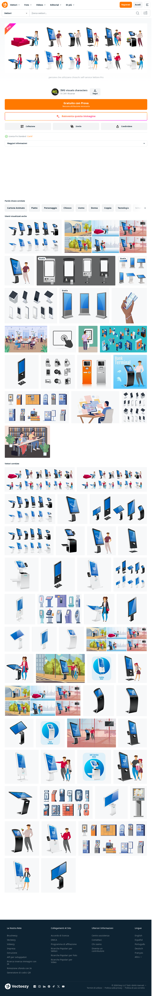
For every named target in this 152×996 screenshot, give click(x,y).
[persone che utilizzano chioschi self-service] (40, 478)
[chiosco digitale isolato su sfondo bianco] (132, 270)
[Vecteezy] (5, 5)
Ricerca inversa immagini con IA (19, 961)
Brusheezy (12, 934)
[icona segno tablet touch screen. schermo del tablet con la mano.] (63, 338)
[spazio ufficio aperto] (26, 338)
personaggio (50, 207)
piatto (34, 207)
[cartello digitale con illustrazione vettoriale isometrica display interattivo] (44, 638)
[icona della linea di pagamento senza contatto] (58, 371)
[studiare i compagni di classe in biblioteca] (27, 441)
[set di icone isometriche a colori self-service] (123, 338)
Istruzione (12, 951)
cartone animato (16, 207)
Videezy (10, 943)
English (136, 934)
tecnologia (123, 207)
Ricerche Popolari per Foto (60, 955)
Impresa (11, 947)
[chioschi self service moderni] (105, 236)
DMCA (53, 939)
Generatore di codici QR (18, 971)
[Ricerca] (135, 13)
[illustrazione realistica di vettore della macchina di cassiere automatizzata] (71, 638)
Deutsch (137, 947)
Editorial (54, 4)
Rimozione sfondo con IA (19, 967)
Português (138, 943)
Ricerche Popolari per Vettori (60, 949)
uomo (81, 207)
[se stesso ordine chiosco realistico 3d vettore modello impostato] (76, 270)
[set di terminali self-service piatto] (37, 406)
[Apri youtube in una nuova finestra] (63, 985)
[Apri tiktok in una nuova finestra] (54, 985)
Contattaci (95, 939)
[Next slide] (140, 207)
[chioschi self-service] (33, 236)
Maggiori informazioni (17, 142)
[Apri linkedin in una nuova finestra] (44, 985)
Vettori (13, 4)
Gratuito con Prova (74, 103)
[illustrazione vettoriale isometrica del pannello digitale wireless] (111, 801)
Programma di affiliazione (63, 943)
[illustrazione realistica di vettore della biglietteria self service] (94, 574)
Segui (94, 92)
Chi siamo (95, 943)
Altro (135, 956)
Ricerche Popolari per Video (60, 962)
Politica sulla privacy (111, 987)
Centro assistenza (99, 934)
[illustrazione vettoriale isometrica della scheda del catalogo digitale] (21, 801)
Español (137, 939)
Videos (39, 4)
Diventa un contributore (96, 949)
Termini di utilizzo (92, 987)
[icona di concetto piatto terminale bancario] (50, 732)
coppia (107, 207)
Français (137, 951)
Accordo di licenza (59, 934)
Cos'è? (30, 135)
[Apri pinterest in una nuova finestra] (49, 985)
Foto (26, 4)
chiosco (68, 207)
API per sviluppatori (16, 956)
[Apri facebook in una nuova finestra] (35, 985)
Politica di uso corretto (132, 987)
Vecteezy (11, 939)
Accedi (135, 4)
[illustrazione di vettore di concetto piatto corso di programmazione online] (95, 406)
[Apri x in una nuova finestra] (58, 985)
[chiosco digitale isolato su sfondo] (84, 305)
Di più (69, 4)
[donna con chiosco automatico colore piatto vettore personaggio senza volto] (132, 667)
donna (94, 207)
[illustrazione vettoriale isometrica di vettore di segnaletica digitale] (20, 608)
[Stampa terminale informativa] (94, 371)
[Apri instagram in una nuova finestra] (39, 985)
